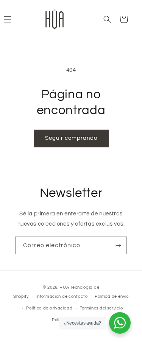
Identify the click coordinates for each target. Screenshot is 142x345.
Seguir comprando (71, 138)
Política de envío (112, 296)
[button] (107, 19)
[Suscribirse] (118, 245)
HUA (64, 287)
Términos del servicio (101, 308)
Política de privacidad (49, 308)
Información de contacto (61, 296)
